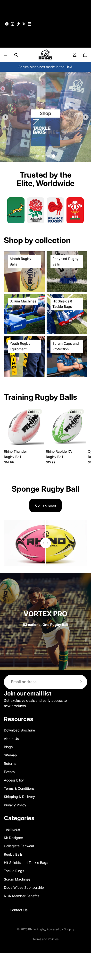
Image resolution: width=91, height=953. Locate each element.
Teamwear (12, 829)
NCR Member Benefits (21, 896)
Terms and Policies (45, 939)
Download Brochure (19, 730)
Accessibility (14, 780)
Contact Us (18, 910)
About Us (11, 739)
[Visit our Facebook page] (6, 24)
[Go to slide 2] (42, 156)
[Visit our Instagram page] (12, 24)
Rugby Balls (13, 854)
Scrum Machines (17, 879)
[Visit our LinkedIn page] (29, 24)
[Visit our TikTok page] (18, 24)
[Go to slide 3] (48, 156)
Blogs (8, 747)
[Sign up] (80, 682)
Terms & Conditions (19, 788)
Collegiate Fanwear (19, 846)
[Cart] (85, 55)
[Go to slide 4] (53, 156)
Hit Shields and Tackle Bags (26, 862)
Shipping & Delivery (19, 797)
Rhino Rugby (36, 929)
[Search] (16, 55)
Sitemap (10, 755)
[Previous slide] (5, 117)
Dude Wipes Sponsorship (24, 887)
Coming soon (45, 505)
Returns (10, 763)
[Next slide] (86, 117)
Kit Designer (13, 838)
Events (9, 772)
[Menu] (5, 54)
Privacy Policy (15, 805)
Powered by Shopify (60, 929)
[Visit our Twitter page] (24, 24)
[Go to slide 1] (37, 156)
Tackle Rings (14, 871)
